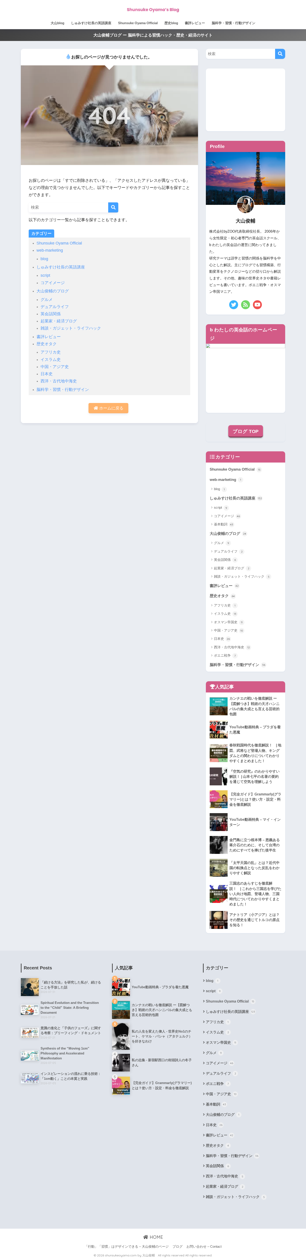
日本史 (47, 374)
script (45, 275)
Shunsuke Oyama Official (138, 23)
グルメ (47, 299)
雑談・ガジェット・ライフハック (71, 328)
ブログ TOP (246, 431)
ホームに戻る (110, 408)
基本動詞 (223, 524)
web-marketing (50, 250)
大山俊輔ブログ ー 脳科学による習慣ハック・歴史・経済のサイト (153, 35)
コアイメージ (53, 283)
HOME (155, 1237)
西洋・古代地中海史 (59, 381)
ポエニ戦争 (225, 655)
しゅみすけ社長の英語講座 (91, 23)
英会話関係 (51, 314)
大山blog (57, 23)
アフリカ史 (51, 352)
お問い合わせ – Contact (204, 1246)
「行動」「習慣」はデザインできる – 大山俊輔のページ (126, 1246)
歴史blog (171, 23)
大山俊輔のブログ (53, 291)
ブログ (177, 1246)
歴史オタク (47, 344)
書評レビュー (195, 23)
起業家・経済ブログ (59, 321)
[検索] (113, 207)
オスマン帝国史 (228, 622)
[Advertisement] (245, 100)
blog (44, 259)
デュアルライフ (55, 306)
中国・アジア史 (55, 366)
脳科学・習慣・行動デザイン (233, 23)
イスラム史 (51, 359)
